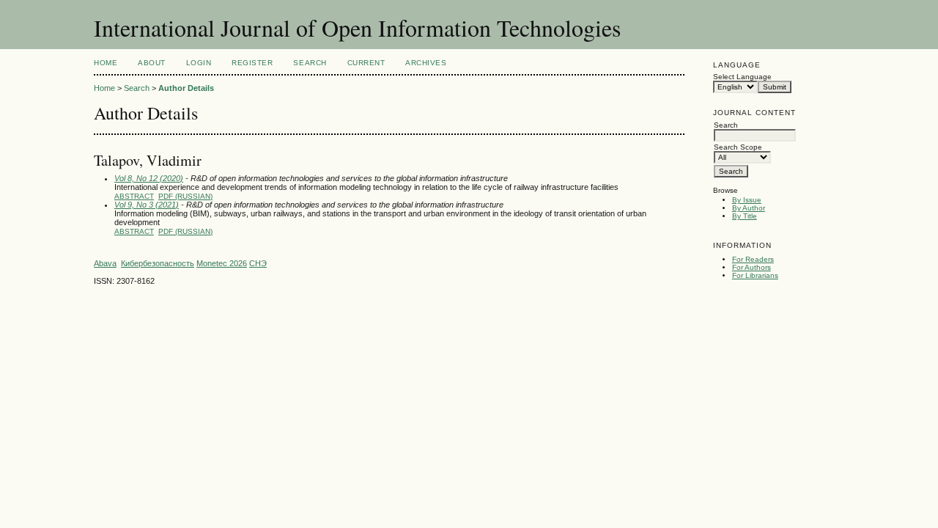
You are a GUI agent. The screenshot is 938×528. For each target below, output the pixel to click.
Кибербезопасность (157, 263)
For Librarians (755, 275)
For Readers (753, 259)
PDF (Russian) (185, 196)
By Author (748, 208)
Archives (425, 63)
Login (199, 63)
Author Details (186, 88)
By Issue (746, 200)
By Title (744, 216)
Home (105, 63)
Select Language (742, 77)
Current (366, 63)
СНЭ (258, 263)
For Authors (751, 267)
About (152, 63)
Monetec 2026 (221, 263)
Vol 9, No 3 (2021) (146, 204)
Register (252, 63)
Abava (105, 263)
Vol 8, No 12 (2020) (148, 178)
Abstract (134, 196)
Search (309, 63)
